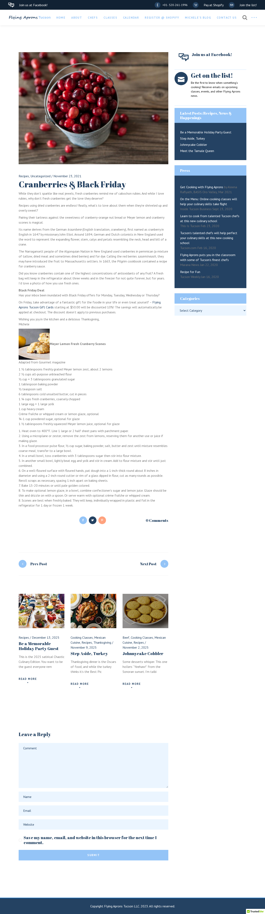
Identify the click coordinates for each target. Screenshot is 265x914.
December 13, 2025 (45, 637)
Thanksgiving (102, 642)
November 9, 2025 (84, 647)
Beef (126, 637)
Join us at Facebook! (33, 5)
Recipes (24, 176)
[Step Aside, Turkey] (93, 611)
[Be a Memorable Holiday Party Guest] (41, 611)
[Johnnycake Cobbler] (145, 611)
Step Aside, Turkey (89, 653)
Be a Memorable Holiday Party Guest (39, 646)
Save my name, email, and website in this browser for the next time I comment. (90, 840)
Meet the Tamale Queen (197, 151)
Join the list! (248, 5)
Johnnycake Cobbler (143, 653)
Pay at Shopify (214, 5)
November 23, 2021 (67, 176)
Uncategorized (40, 176)
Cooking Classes (82, 637)
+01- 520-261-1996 (175, 5)
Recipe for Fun (190, 272)
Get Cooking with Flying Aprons (201, 187)
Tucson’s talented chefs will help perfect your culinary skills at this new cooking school (208, 238)
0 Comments (157, 520)
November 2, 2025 (136, 647)
